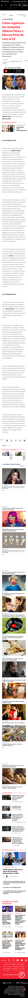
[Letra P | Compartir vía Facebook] (16, 440)
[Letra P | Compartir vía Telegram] (20, 440)
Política (11, 15)
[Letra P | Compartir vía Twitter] (11, 440)
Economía (13, 964)
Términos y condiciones (13, 994)
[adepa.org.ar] (18, 983)
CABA (4, 966)
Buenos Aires (20, 964)
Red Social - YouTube (22, 960)
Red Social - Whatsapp (26, 960)
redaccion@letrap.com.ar (19, 993)
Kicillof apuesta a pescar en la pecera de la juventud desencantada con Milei (12, 871)
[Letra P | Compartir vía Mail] (24, 440)
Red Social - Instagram (17, 960)
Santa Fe (9, 966)
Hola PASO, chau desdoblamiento (12, 887)
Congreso (22, 968)
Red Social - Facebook (13, 960)
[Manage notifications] (24, 989)
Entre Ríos (16, 966)
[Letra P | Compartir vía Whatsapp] (7, 440)
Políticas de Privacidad (22, 995)
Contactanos (3, 960)
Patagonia (15, 968)
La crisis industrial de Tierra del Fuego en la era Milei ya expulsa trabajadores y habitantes (14, 892)
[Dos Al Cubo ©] (7, 983)
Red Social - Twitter (9, 960)
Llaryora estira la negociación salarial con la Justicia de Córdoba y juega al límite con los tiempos (14, 883)
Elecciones (8, 445)
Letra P (5, 15)
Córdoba (22, 966)
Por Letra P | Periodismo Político (5, 61)
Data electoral (12, 9)
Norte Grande (7, 968)
